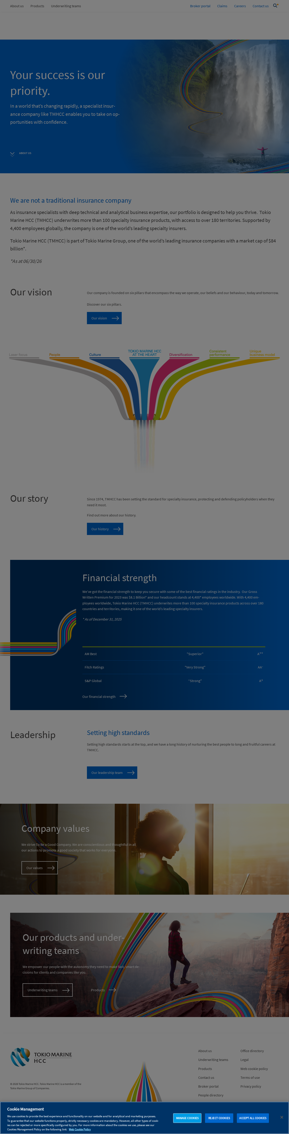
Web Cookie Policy (80, 1129)
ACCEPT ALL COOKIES (252, 1118)
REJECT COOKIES (219, 1118)
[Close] (282, 1117)
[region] (144, 1118)
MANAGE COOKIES (187, 1118)
